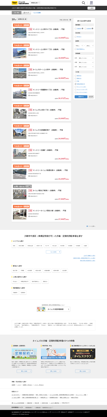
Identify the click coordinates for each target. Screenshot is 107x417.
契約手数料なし (81, 49)
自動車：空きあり (27, 385)
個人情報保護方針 (16, 412)
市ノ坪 (47, 245)
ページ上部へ (91, 226)
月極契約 (79, 28)
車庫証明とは (43, 397)
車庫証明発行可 (81, 84)
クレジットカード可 (82, 89)
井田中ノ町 (39, 245)
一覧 (17, 12)
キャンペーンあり (81, 86)
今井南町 (78, 245)
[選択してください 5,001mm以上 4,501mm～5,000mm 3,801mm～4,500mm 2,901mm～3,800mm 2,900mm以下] (86, 58)
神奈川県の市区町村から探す (87, 260)
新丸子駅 (15, 270)
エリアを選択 (37, 12)
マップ (27, 12)
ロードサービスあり (82, 92)
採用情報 (70, 412)
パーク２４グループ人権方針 (81, 412)
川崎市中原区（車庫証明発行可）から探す (84, 258)
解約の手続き (74, 397)
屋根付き (79, 78)
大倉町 (85, 245)
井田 (14, 245)
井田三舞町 (21, 245)
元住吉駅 (64, 270)
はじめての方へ (16, 394)
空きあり (79, 36)
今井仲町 (62, 245)
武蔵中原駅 (56, 270)
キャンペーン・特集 (81, 394)
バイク (19, 385)
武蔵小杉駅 (38, 270)
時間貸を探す (34, 2)
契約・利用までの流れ (41, 394)
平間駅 (22, 270)
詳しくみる (24, 371)
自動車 (13, 385)
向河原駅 (30, 270)
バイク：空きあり (39, 385)
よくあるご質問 (16, 397)
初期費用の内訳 (54, 397)
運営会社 (63, 412)
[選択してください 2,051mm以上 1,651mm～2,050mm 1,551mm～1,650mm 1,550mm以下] (86, 66)
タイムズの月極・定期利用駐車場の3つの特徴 (62, 394)
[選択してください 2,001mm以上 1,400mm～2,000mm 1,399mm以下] (86, 62)
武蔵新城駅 (47, 270)
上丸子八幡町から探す (89, 255)
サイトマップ (55, 412)
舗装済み (79, 75)
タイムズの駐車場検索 (56, 309)
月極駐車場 (37, 407)
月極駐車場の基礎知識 (28, 394)
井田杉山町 (30, 245)
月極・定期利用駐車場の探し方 (30, 397)
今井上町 (54, 245)
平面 (78, 81)
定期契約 (89, 28)
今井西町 (70, 245)
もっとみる (53, 252)
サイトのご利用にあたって (43, 412)
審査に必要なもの (64, 397)
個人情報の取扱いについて (29, 412)
